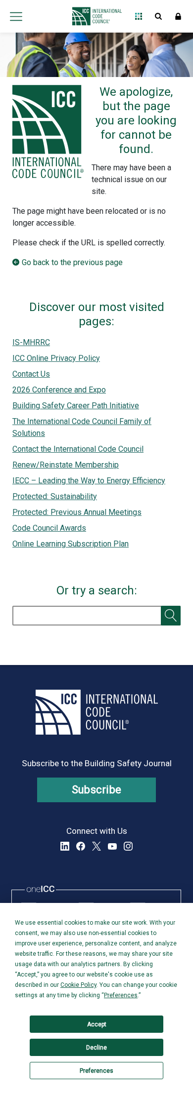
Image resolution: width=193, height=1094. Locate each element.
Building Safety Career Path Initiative (75, 405)
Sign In (178, 16)
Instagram (128, 846)
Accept (96, 1024)
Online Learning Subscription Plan (70, 543)
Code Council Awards (49, 528)
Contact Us (31, 374)
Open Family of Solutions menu (138, 16)
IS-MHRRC (31, 342)
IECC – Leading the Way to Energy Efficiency (88, 480)
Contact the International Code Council (78, 449)
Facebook (81, 846)
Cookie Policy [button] (78, 984)
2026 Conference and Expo (59, 389)
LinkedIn (65, 846)
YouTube (112, 846)
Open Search (158, 16)
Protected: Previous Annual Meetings (77, 512)
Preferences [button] (121, 995)
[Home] (94, 16)
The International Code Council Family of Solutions (81, 427)
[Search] (171, 615)
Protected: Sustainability (54, 496)
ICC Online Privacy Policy (56, 358)
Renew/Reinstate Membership (65, 464)
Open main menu (16, 16)
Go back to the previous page (72, 262)
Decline (96, 1047)
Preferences (96, 1070)
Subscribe (97, 789)
